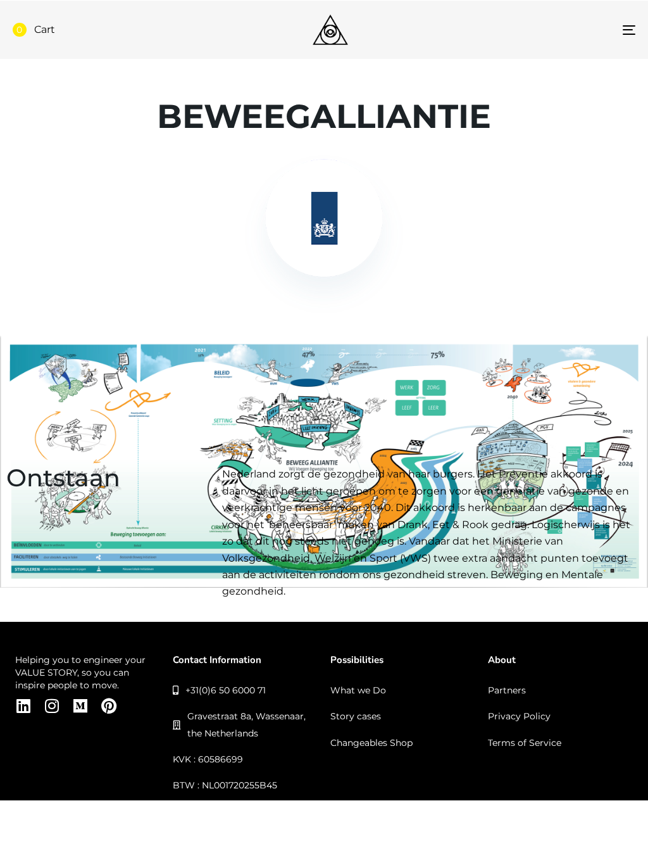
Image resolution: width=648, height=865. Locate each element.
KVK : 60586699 (208, 759)
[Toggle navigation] (531, 30)
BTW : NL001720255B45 (225, 785)
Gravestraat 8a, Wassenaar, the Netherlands (246, 724)
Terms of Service (524, 742)
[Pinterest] (108, 706)
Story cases (355, 716)
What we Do (358, 690)
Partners (507, 690)
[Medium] (80, 706)
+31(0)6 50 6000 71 (225, 690)
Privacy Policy (519, 716)
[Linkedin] (23, 706)
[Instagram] (51, 706)
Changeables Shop (371, 742)
